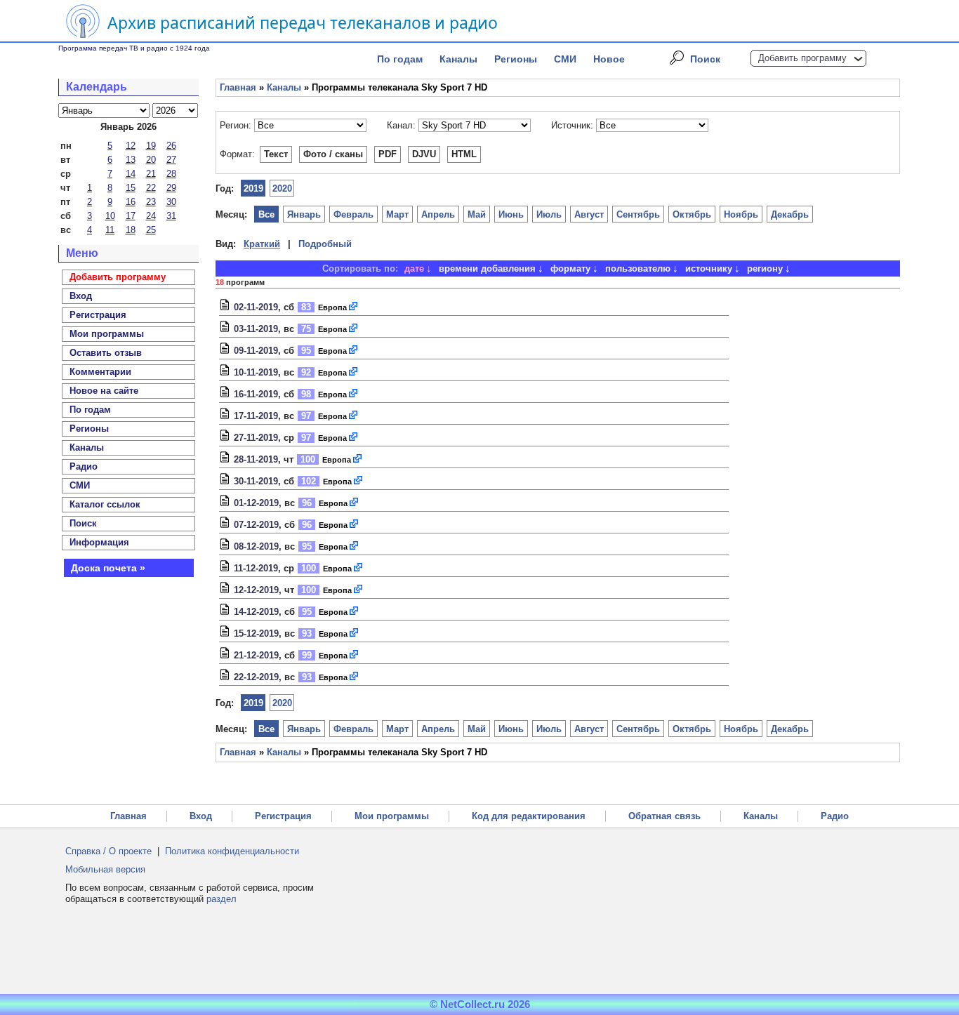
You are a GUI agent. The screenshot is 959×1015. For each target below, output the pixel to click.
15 (130, 188)
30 (171, 202)
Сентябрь (638, 214)
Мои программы (107, 334)
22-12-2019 (256, 677)
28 (171, 173)
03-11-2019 (256, 329)
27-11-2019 (256, 437)
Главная (238, 87)
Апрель (438, 214)
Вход (201, 816)
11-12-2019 (256, 568)
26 (171, 145)
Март (397, 214)
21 (151, 173)
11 (109, 230)
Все (266, 214)
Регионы (515, 59)
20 (151, 159)
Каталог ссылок (105, 504)
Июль (549, 214)
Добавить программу (802, 58)
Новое (609, 59)
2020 (282, 188)
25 (151, 230)
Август (589, 214)
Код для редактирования (529, 816)
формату (570, 268)
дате (414, 268)
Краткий (262, 244)
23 (151, 202)
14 (130, 173)
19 (151, 145)
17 (130, 216)
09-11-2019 (256, 350)
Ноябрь (741, 214)
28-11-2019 (256, 459)
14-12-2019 (256, 611)
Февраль (353, 214)
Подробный (325, 244)
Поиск (705, 59)
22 (151, 188)
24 (151, 216)
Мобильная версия (105, 869)
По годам (400, 59)
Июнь (511, 214)
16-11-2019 (256, 394)
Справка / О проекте (108, 851)
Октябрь (692, 214)
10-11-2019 (256, 372)
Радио (84, 466)
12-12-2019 (256, 590)
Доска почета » (108, 567)
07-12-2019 (256, 524)
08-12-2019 (256, 546)
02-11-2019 (256, 307)
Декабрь (790, 214)
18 (130, 230)
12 (130, 145)
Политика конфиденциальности (232, 851)
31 (171, 216)
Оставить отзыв (106, 352)
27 (171, 159)
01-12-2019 (256, 503)
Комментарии (100, 371)
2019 (253, 188)
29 (171, 188)
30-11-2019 (256, 481)
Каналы (458, 59)
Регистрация (283, 816)
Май (477, 214)
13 (130, 159)
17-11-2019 (256, 416)
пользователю (637, 268)
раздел (221, 899)
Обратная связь (664, 816)
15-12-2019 (256, 633)
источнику (708, 268)
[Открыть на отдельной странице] (354, 307)
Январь (304, 214)
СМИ (565, 59)
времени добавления (487, 268)
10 (110, 216)
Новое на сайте (104, 390)
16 (130, 202)
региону (765, 268)
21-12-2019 (256, 655)
